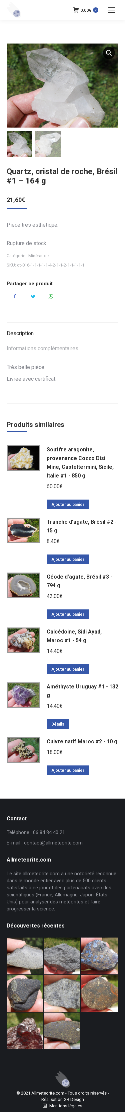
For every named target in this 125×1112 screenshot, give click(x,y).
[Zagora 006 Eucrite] (25, 956)
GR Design (74, 1099)
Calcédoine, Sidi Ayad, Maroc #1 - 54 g (74, 636)
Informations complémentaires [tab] (42, 348)
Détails (57, 724)
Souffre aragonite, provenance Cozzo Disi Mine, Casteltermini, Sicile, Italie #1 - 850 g (80, 462)
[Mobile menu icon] (111, 10)
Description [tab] (20, 333)
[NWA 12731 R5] (25, 994)
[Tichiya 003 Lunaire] (62, 956)
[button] (109, 53)
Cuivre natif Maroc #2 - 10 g (82, 741)
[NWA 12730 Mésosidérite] (99, 956)
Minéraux (37, 255)
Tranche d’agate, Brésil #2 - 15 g (82, 526)
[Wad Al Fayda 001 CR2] (62, 1031)
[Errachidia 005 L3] (25, 1031)
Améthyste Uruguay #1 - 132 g (82, 690)
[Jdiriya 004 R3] (99, 994)
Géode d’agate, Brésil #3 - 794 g (79, 581)
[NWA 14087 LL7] (62, 994)
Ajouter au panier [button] (67, 504)
